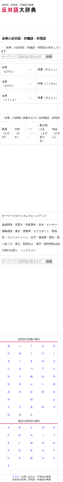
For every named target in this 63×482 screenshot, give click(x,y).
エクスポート (41, 231)
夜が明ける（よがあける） (43, 133)
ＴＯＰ (15, 476)
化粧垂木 (31, 224)
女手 (33, 237)
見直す (19, 224)
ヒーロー (52, 224)
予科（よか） (17, 133)
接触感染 (7, 231)
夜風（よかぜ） (6, 133)
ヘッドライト (28, 250)
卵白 (51, 237)
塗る (17, 243)
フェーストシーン (17, 237)
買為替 (43, 237)
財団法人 (28, 243)
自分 (41, 224)
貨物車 (27, 231)
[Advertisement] (28, 23)
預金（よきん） (56, 133)
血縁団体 (7, 224)
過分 (17, 231)
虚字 (38, 243)
